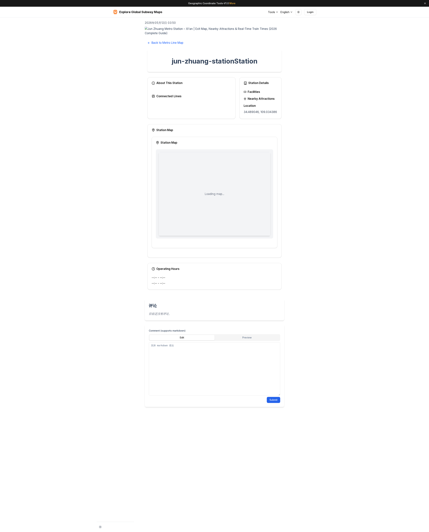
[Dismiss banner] (425, 3)
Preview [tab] (247, 337)
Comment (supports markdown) (167, 330)
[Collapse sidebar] (100, 527)
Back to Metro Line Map (167, 42)
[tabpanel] (214, 369)
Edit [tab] (182, 337)
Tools (271, 12)
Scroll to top (301, 21)
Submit (273, 399)
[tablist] (214, 337)
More (232, 3)
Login (310, 12)
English (284, 12)
